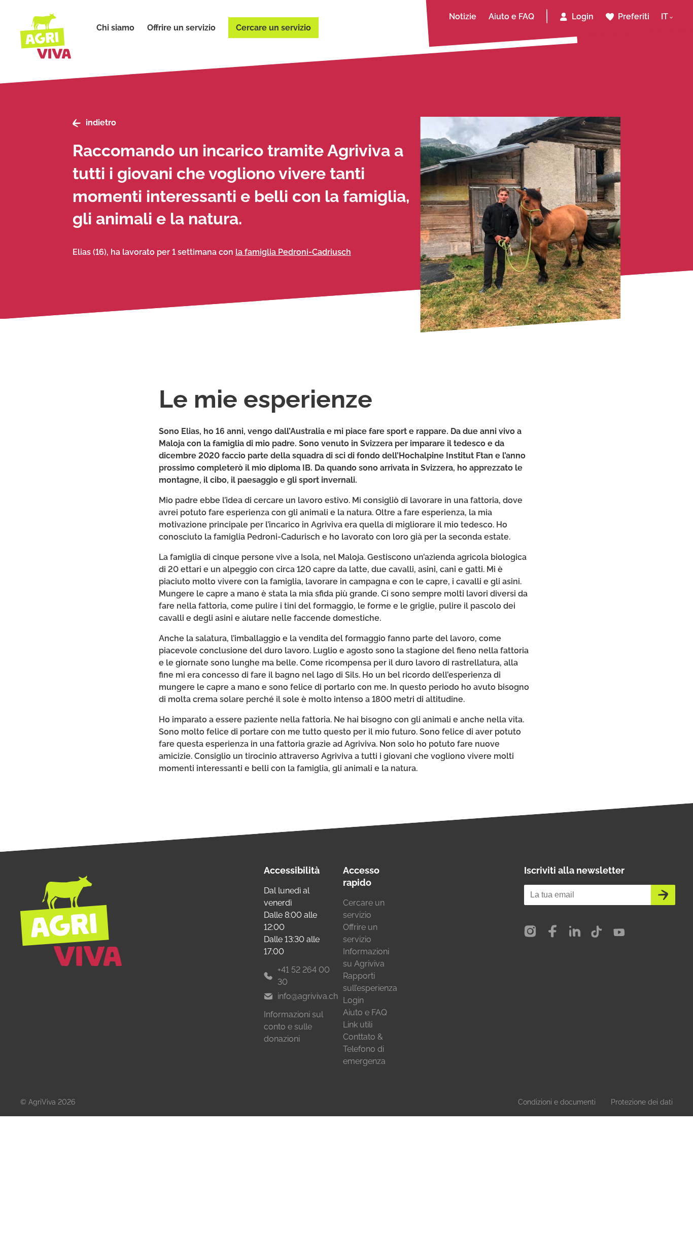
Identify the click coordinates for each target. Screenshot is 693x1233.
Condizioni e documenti (557, 1102)
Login (583, 16)
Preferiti (633, 16)
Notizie (462, 16)
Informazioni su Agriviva (366, 958)
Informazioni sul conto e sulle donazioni (293, 1027)
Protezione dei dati (642, 1102)
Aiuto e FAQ (511, 16)
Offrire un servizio (181, 27)
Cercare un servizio (273, 27)
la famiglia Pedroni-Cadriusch (293, 252)
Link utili (357, 1024)
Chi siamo (115, 27)
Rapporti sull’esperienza (370, 982)
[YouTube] (619, 932)
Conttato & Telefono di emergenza (364, 1049)
